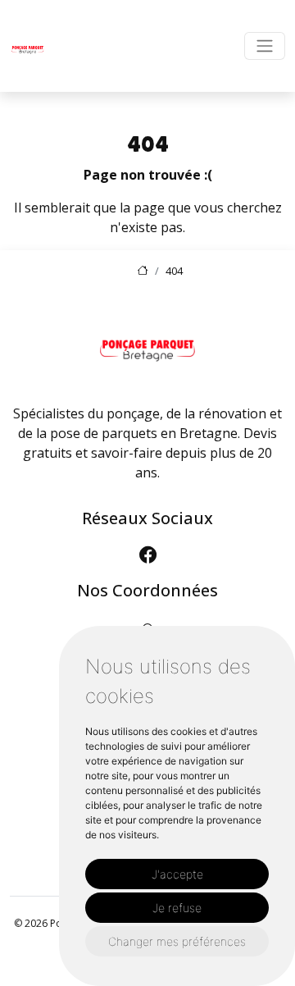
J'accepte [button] (177, 874)
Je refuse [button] (177, 908)
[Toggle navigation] (264, 46)
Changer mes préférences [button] (177, 941)
